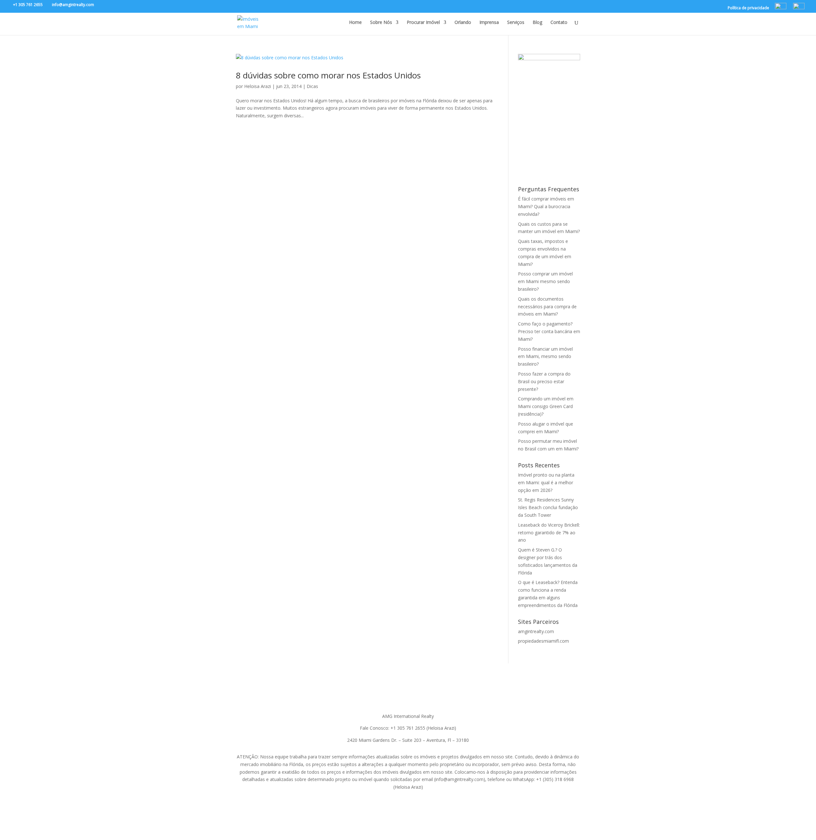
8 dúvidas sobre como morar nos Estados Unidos (328, 75)
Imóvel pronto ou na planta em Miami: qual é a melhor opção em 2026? (546, 482)
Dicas (312, 86)
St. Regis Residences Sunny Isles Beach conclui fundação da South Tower (548, 507)
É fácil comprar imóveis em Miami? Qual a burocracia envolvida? (546, 206)
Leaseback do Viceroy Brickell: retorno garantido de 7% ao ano (549, 532)
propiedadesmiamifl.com (543, 641)
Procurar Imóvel (423, 22)
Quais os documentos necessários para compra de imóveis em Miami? (547, 306)
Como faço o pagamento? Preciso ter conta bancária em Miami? (549, 331)
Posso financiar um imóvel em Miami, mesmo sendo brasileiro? (545, 356)
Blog (537, 22)
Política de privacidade (748, 8)
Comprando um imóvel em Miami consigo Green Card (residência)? (545, 406)
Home (355, 22)
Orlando (463, 22)
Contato (558, 22)
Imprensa (489, 22)
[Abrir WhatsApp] (800, 824)
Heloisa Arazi (257, 86)
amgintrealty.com (536, 631)
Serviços (515, 22)
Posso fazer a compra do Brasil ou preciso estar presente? (544, 381)
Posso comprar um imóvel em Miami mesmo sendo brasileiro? (545, 281)
